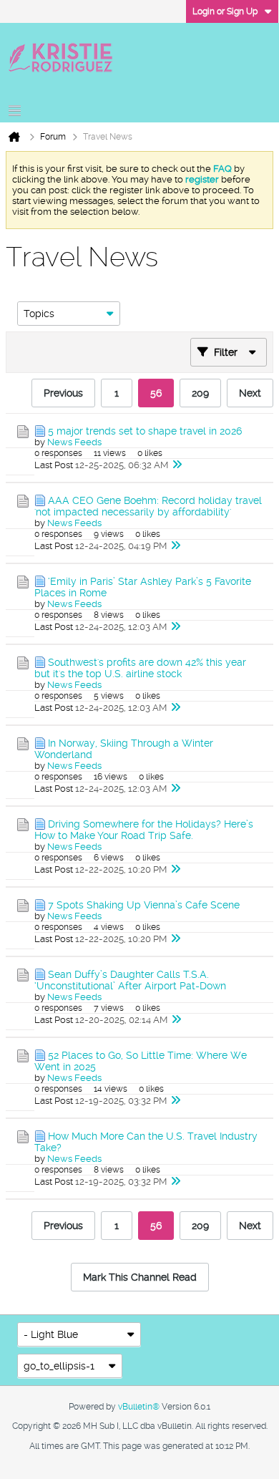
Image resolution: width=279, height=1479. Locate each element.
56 (156, 393)
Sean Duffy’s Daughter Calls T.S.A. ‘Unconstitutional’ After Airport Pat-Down (130, 980)
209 (200, 393)
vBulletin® (139, 1407)
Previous (63, 393)
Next (250, 393)
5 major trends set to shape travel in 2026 (145, 431)
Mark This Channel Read (140, 1277)
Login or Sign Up (225, 11)
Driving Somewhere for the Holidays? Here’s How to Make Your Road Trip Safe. (143, 829)
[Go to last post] (176, 464)
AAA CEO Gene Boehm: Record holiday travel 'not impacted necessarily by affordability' (148, 506)
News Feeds (74, 442)
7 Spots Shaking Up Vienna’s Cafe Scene (144, 905)
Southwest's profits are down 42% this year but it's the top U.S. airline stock (140, 667)
